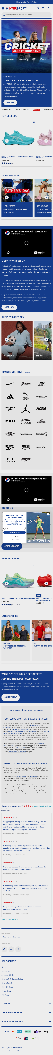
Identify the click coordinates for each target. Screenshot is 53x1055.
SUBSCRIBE (14, 532)
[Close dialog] (48, 514)
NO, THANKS (14, 536)
